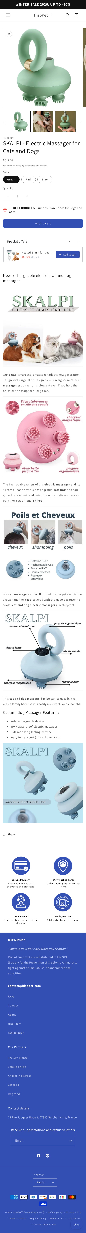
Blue (45, 179)
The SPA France (18, 1058)
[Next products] (78, 241)
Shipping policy (38, 1218)
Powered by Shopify (34, 1212)
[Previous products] (69, 241)
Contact (13, 1005)
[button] (8, 15)
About (12, 1014)
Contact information (45, 1224)
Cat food (13, 1084)
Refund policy (55, 1212)
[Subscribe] (70, 1140)
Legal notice (74, 1218)
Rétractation (16, 1032)
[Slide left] (4, 122)
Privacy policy (73, 1212)
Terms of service (17, 1218)
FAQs (11, 996)
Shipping (20, 165)
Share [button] (11, 834)
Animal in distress (19, 1076)
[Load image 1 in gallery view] (20, 121)
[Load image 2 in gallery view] (43, 121)
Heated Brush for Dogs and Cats (38, 252)
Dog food (14, 1094)
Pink (29, 179)
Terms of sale (57, 1218)
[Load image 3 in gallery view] (65, 121)
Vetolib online (17, 1067)
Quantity (8, 188)
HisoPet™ (14, 1023)
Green (11, 179)
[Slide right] (81, 122)
